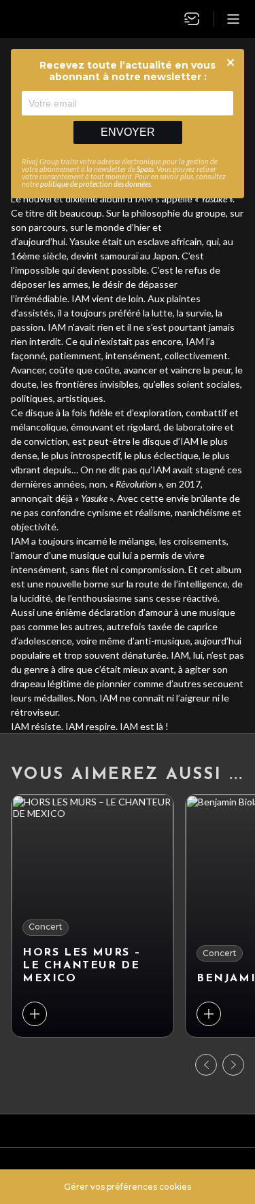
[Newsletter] (192, 19)
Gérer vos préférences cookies (127, 1187)
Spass (145, 168)
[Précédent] (206, 1065)
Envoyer (128, 132)
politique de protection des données (95, 183)
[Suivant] (233, 1065)
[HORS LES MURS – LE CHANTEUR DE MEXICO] (92, 916)
